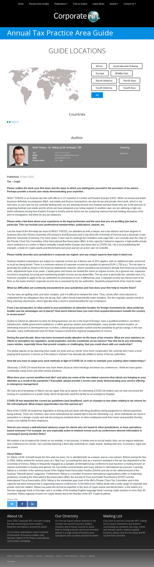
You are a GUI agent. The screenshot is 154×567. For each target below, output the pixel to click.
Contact (59, 556)
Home (21, 4)
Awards (113, 4)
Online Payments (71, 556)
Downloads (11, 561)
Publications (60, 4)
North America (104, 80)
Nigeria (14, 121)
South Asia (129, 88)
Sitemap (92, 556)
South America (104, 88)
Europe (100, 73)
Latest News (98, 4)
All (97, 95)
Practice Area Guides (39, 4)
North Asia (129, 80)
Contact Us (129, 4)
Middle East (121, 73)
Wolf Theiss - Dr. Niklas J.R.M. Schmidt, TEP (57, 147)
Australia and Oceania (125, 66)
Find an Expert (80, 4)
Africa (99, 66)
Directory (30, 556)
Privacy (83, 556)
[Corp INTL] (77, 16)
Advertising (49, 556)
